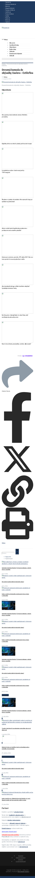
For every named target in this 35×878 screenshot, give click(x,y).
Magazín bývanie (9, 8)
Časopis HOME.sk (10, 10)
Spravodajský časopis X (23, 871)
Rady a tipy (12, 49)
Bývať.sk (7, 6)
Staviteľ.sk (8, 2)
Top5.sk (7, 21)
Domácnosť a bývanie (15, 53)
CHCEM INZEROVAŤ (21, 861)
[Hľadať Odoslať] (17, 551)
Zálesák (11, 55)
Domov (4, 64)
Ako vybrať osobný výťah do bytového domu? (13, 581)
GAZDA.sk (8, 12)
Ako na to (12, 43)
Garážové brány (14, 45)
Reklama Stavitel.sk (10, 4)
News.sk (7, 18)
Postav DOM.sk (9, 14)
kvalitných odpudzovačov (16, 815)
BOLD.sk (7, 20)
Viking (5, 77)
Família (7, 16)
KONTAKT (20, 859)
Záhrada (11, 51)
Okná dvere (12, 47)
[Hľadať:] (10, 553)
